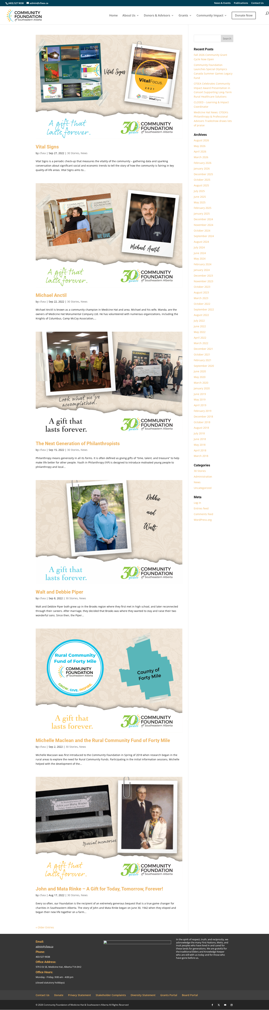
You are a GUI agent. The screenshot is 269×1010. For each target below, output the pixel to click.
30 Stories (73, 153)
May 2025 (200, 202)
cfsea (42, 153)
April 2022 (200, 337)
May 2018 (200, 444)
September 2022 (204, 309)
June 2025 (200, 196)
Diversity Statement (143, 995)
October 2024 (202, 230)
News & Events (222, 3)
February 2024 (202, 264)
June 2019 (200, 394)
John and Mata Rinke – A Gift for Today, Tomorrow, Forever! (99, 889)
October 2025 (202, 179)
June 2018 (200, 439)
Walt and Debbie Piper (59, 592)
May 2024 (200, 258)
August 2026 (201, 140)
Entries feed (201, 508)
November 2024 (203, 225)
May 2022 (200, 332)
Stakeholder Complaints (111, 995)
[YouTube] (225, 1005)
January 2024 (202, 270)
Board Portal (190, 995)
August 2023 (201, 292)
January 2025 (202, 213)
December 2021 (203, 349)
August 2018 (201, 427)
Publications (241, 3)
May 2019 (200, 399)
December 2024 (203, 219)
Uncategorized (203, 488)
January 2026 (202, 168)
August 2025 (201, 185)
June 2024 (200, 253)
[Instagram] (232, 1005)
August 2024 (201, 241)
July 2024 (199, 247)
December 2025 (203, 174)
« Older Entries (45, 927)
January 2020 (202, 388)
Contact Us (257, 3)
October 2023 (202, 286)
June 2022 (200, 326)
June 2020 (200, 371)
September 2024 (204, 236)
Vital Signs (47, 147)
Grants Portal (168, 995)
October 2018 (202, 422)
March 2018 (201, 456)
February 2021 (202, 360)
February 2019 (202, 411)
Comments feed (203, 514)
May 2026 (200, 146)
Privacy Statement (79, 995)
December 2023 (203, 275)
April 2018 (200, 450)
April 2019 (200, 405)
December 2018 (203, 416)
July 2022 (199, 320)
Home (113, 15)
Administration (203, 476)
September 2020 (204, 366)
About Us (128, 15)
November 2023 (203, 281)
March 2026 (201, 157)
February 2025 (202, 208)
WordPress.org (203, 519)
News (84, 153)
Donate (58, 995)
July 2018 (199, 433)
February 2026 (202, 163)
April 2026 (200, 151)
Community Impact (210, 15)
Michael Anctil (51, 295)
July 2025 (199, 191)
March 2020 (201, 382)
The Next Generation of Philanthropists (78, 443)
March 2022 (201, 343)
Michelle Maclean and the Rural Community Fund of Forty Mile (103, 740)
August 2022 (201, 315)
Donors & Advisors (157, 15)
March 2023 (201, 298)
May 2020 (200, 377)
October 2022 (202, 303)
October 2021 (202, 354)
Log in (197, 502)
